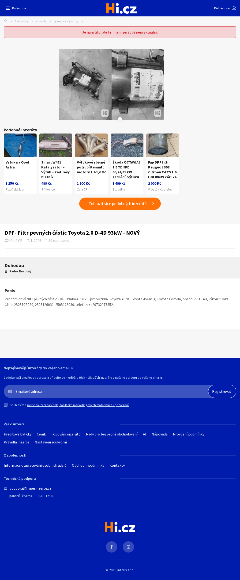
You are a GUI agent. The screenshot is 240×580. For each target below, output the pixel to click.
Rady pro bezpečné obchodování (112, 434)
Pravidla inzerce (16, 442)
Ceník (41, 434)
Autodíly (41, 21)
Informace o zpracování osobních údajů (35, 465)
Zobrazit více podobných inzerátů (118, 203)
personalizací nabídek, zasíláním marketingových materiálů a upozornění (78, 405)
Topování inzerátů (66, 434)
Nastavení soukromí (51, 442)
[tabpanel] (85, 84)
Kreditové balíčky (17, 434)
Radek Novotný (20, 271)
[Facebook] (111, 547)
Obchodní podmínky (88, 465)
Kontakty (117, 465)
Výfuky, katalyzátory (66, 21)
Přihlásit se (222, 8)
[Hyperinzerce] (121, 8)
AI (144, 434)
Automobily (22, 21)
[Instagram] (128, 547)
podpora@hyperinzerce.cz (30, 488)
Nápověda (160, 434)
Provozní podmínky (188, 434)
